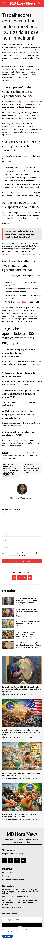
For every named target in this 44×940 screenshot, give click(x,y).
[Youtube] (23, 860)
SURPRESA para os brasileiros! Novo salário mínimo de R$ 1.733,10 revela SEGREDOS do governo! (11, 471)
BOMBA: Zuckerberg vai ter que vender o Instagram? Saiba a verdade (31, 469)
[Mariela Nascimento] (22, 489)
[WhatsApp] (30, 577)
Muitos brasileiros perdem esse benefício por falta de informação (28, 623)
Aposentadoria (14, 453)
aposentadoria (8, 254)
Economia (5, 907)
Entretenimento (8, 896)
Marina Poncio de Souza (14, 779)
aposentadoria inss (10, 455)
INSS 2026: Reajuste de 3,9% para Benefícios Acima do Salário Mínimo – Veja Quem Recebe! (28, 645)
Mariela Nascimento (22, 498)
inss (4, 458)
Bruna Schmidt (10, 695)
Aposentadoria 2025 (29, 453)
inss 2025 (11, 458)
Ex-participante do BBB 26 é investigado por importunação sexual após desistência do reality (27, 601)
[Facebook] (14, 577)
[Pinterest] (24, 577)
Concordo (7, 936)
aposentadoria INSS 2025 (28, 455)
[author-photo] (3, 694)
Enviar (20, 926)
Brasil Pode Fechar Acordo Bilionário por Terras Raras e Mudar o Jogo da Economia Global (27, 612)
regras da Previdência (27, 102)
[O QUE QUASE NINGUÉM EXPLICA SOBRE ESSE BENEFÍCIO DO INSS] (8, 634)
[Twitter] (19, 577)
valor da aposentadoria (27, 221)
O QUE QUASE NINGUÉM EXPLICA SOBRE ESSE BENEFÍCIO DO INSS (25, 634)
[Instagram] (10, 860)
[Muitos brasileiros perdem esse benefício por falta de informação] (8, 623)
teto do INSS (17, 124)
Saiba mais (15, 932)
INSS (13, 285)
